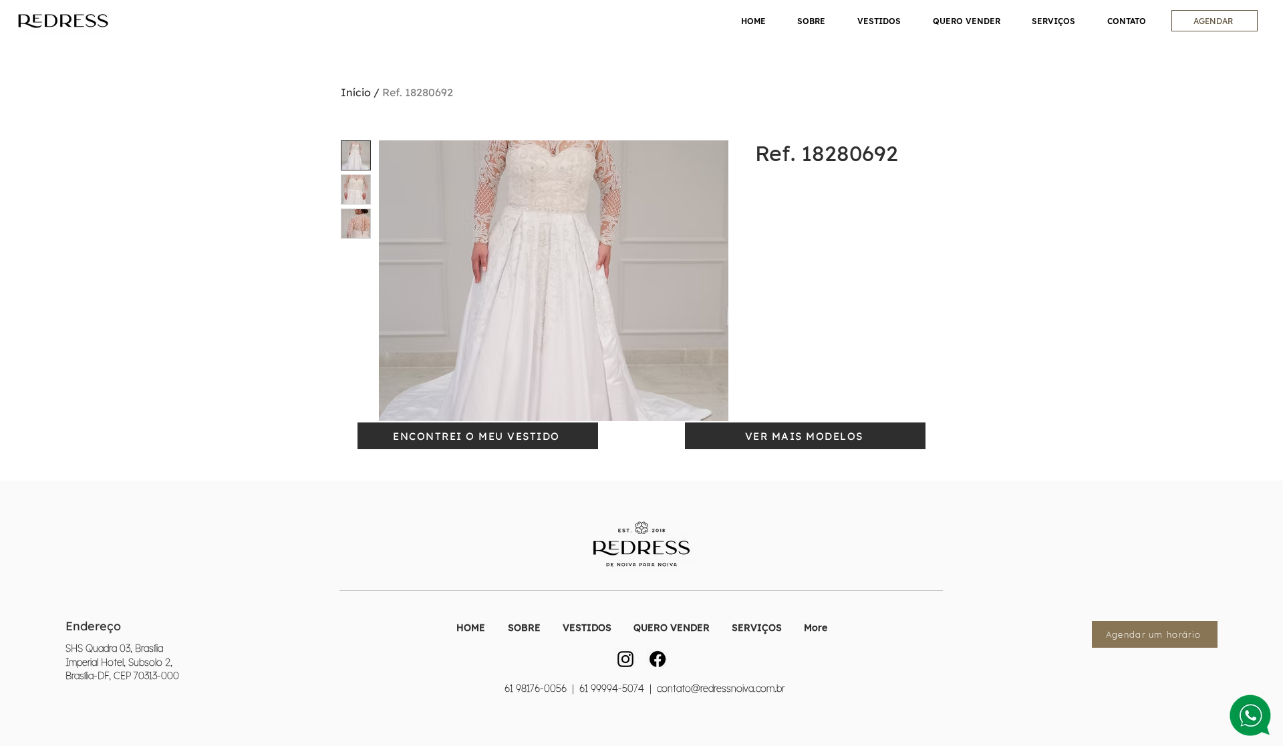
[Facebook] (657, 659)
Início (356, 92)
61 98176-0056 (536, 688)
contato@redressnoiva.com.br (721, 688)
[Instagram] (625, 659)
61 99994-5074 (610, 688)
